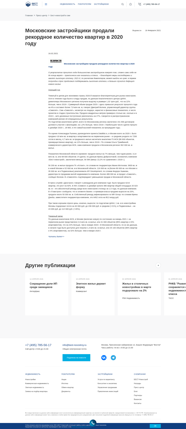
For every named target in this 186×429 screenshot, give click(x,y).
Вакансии (138, 399)
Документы (65, 391)
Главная (29, 15)
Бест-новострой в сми (60, 15)
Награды (137, 383)
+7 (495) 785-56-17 (38, 345)
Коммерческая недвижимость (37, 383)
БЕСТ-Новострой (141, 379)
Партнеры (138, 395)
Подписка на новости (76, 358)
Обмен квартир (67, 387)
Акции (63, 379)
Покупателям (84, 4)
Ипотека (64, 383)
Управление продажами (107, 387)
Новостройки (30, 379)
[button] (149, 265)
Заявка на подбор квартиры (36, 391)
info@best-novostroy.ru (74, 345)
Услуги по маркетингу (106, 379)
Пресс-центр (41, 15)
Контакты (137, 403)
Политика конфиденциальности (81, 427)
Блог (136, 391)
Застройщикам (101, 4)
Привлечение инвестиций (108, 391)
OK (155, 426)
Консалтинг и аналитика (107, 383)
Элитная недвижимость (34, 387)
